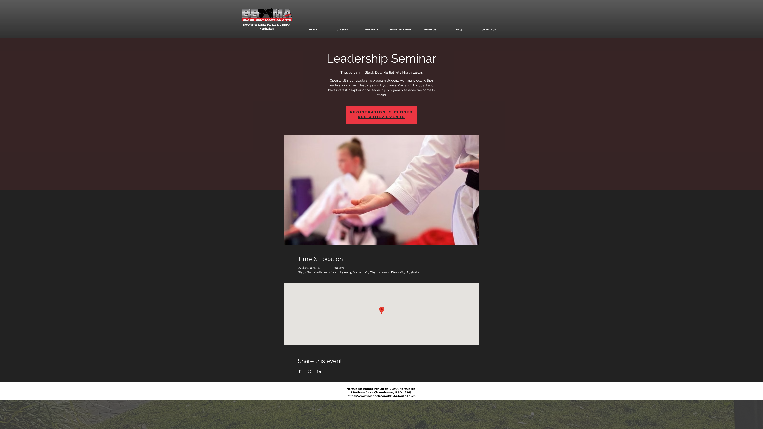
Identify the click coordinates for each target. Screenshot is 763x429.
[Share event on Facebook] (300, 371)
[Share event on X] (309, 371)
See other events (381, 117)
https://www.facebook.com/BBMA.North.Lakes (381, 396)
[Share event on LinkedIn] (319, 371)
